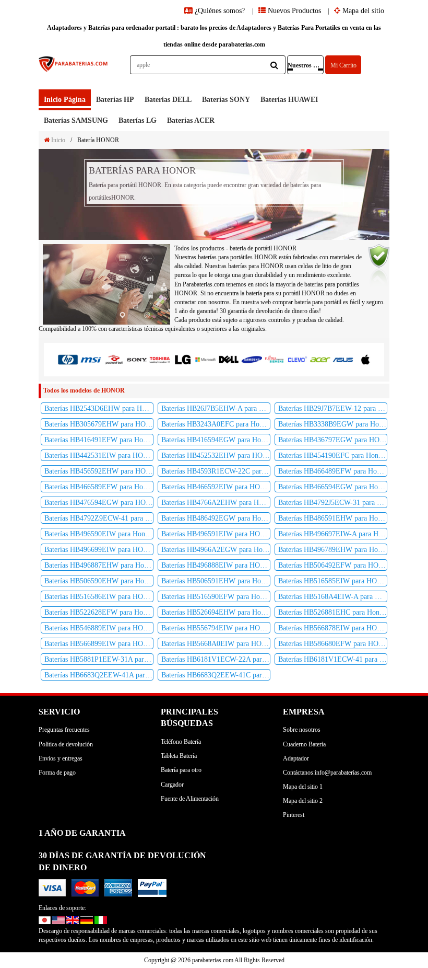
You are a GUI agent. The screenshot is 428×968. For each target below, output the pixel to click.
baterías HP (115, 99)
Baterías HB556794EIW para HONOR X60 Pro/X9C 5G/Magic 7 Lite (215, 628)
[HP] (67, 359)
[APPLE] (365, 359)
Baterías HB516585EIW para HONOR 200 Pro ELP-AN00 (332, 581)
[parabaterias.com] (74, 72)
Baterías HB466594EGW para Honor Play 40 (332, 487)
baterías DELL (168, 99)
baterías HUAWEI (289, 99)
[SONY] (136, 359)
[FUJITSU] (274, 359)
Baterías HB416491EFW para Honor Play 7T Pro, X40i (98, 440)
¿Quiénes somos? (220, 11)
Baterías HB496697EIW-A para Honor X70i (332, 534)
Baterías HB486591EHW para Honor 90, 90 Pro (332, 518)
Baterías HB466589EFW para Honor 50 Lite (98, 487)
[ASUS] (342, 359)
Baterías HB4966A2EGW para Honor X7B (215, 550)
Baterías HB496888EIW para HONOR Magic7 (215, 565)
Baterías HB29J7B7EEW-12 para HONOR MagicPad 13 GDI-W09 (332, 408)
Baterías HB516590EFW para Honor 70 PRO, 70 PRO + (215, 597)
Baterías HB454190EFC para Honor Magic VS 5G (332, 455)
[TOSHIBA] (159, 359)
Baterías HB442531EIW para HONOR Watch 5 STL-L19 (98, 455)
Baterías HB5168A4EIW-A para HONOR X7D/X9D (332, 597)
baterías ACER (191, 120)
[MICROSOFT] (205, 359)
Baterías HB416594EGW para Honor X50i (215, 440)
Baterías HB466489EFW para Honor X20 (332, 471)
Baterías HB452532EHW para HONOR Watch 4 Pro (215, 455)
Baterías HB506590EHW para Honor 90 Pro (98, 581)
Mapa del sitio (362, 11)
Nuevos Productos (293, 11)
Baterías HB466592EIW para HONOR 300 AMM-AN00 (215, 487)
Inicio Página (65, 99)
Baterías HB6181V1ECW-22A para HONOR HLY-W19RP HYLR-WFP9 (215, 659)
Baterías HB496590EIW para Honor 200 (98, 534)
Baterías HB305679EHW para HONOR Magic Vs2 (98, 424)
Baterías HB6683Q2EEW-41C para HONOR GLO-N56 (215, 675)
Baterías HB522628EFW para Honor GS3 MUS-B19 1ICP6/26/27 (98, 612)
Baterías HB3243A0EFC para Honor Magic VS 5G (215, 424)
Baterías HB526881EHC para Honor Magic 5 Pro (332, 612)
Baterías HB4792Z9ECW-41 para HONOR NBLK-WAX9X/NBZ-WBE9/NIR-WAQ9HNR (98, 518)
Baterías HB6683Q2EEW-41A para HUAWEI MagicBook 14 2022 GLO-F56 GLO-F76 (98, 675)
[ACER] (320, 359)
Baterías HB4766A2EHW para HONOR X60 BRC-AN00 (215, 502)
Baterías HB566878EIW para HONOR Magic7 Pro (332, 628)
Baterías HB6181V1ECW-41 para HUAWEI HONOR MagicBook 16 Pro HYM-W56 (332, 659)
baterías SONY (226, 99)
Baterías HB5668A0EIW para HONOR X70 (215, 644)
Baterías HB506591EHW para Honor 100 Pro (215, 581)
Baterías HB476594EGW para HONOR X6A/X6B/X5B (98, 502)
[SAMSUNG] (251, 359)
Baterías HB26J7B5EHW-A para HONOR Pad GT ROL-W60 (215, 408)
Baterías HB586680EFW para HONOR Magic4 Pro (332, 644)
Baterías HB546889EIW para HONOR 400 (98, 628)
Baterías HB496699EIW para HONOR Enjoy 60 (98, 550)
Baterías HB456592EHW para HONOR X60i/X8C (98, 471)
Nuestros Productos (306, 65)
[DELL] (228, 359)
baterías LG (137, 120)
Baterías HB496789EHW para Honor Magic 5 (332, 550)
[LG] (182, 359)
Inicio (57, 140)
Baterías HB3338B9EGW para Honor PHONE (332, 424)
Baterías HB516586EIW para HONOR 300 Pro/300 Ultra (98, 597)
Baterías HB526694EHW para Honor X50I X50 (215, 612)
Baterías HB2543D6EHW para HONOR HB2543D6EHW (98, 408)
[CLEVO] (297, 359)
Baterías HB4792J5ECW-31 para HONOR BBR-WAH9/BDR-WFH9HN (332, 502)
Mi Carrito (343, 65)
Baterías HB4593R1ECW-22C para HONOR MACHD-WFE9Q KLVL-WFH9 (215, 471)
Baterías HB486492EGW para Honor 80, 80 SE (215, 518)
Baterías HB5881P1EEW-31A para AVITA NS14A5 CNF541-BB (98, 659)
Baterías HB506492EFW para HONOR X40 (332, 565)
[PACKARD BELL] (113, 359)
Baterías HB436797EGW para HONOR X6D (332, 440)
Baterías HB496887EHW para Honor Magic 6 (98, 565)
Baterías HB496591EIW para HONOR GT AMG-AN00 (215, 534)
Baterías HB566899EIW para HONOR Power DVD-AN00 (98, 644)
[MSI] (90, 359)
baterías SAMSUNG (76, 120)
